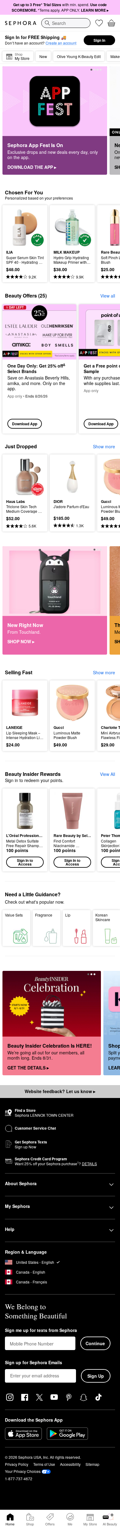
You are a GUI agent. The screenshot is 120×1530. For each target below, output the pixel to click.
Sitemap (92, 1464)
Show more (104, 446)
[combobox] (65, 23)
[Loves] (99, 23)
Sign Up (95, 1376)
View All (107, 774)
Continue (95, 1343)
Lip (67, 914)
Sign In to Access (25, 862)
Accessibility (70, 1464)
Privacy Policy (16, 1464)
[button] (24, 829)
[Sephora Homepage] (20, 23)
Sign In (99, 40)
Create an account (61, 42)
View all (107, 296)
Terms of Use (44, 1464)
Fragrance (43, 914)
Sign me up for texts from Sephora (41, 1330)
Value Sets (14, 914)
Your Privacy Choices (23, 1471)
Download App (24, 423)
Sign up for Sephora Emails (33, 1362)
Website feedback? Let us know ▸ (60, 1091)
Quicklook (15, 227)
